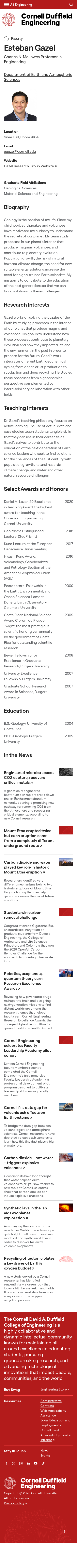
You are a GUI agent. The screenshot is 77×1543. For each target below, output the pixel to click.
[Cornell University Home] (10, 1483)
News (44, 1451)
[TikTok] (43, 1463)
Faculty (16, 38)
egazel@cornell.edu (20, 151)
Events (45, 1455)
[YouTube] (35, 1463)
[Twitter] (13, 1463)
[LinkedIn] (28, 1463)
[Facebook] (6, 1463)
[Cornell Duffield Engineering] (45, 1484)
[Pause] (64, 1532)
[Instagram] (21, 1463)
